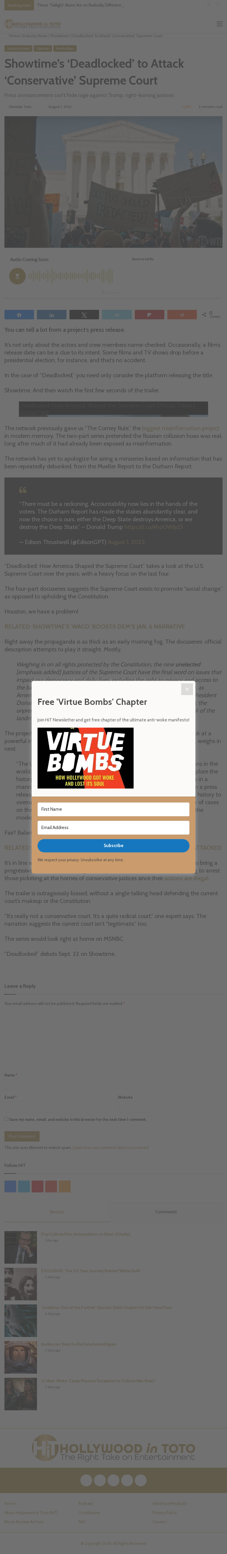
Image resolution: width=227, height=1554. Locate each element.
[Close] (187, 689)
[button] (113, 759)
